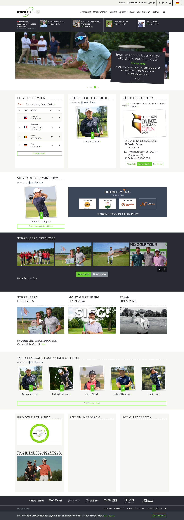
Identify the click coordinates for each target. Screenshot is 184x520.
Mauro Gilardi (92, 394)
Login (152, 2)
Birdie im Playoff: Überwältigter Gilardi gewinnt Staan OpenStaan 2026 (95, 87)
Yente (36, 136)
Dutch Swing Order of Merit (41, 226)
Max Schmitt (153, 394)
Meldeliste (131, 164)
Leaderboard (39, 153)
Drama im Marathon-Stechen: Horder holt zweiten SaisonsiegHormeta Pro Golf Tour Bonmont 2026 (98, 87)
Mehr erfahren (109, 516)
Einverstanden (159, 515)
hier (44, 344)
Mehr (137, 79)
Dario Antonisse (91, 141)
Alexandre (36, 127)
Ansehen (82, 274)
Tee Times (157, 164)
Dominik (35, 117)
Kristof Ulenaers (122, 394)
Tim (35, 145)
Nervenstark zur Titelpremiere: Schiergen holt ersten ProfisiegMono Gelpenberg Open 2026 (91, 87)
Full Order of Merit (92, 403)
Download (98, 274)
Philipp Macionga (61, 394)
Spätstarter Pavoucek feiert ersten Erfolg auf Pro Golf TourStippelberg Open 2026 (87, 87)
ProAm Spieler (144, 164)
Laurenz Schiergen (40, 221)
